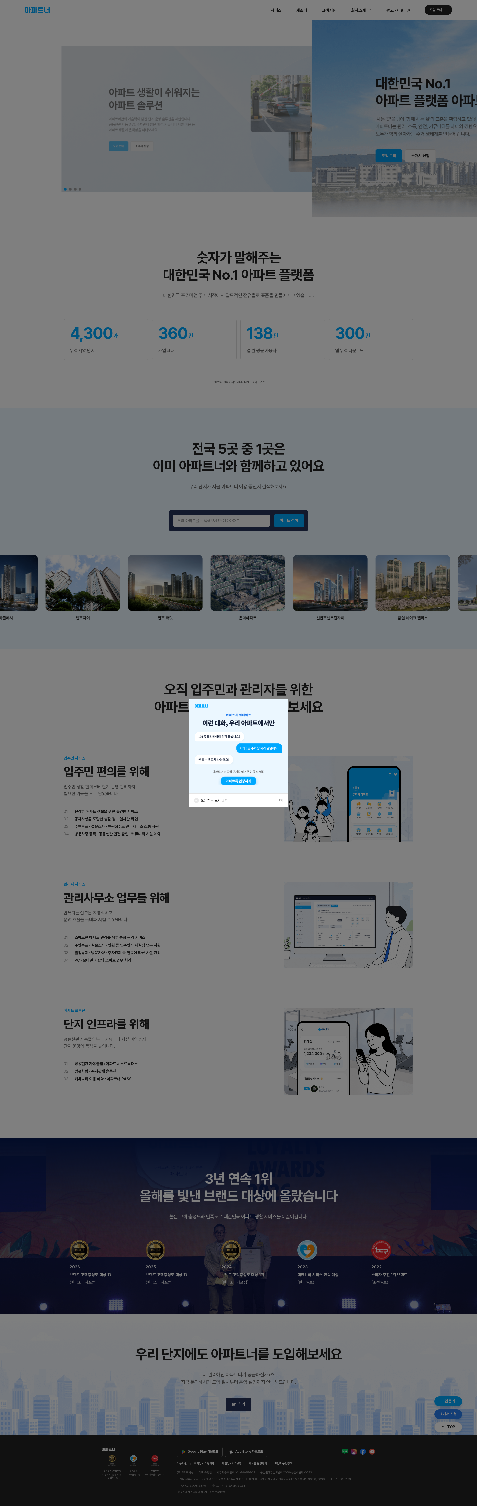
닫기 (280, 800)
